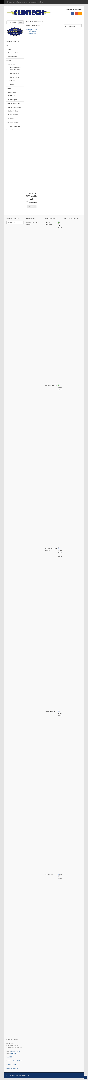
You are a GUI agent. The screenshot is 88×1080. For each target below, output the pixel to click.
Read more (32, 207)
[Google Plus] (76, 13)
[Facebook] (72, 13)
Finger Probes (14, 73)
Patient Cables (14, 77)
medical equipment (35, 2)
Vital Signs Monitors (14, 126)
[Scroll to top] (85, 1077)
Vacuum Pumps (12, 56)
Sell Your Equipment (12, 1068)
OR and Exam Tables (14, 107)
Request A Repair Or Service (14, 1061)
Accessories (11, 64)
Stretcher (11, 118)
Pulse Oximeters (13, 115)
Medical (8, 60)
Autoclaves (11, 84)
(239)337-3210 (15, 1051)
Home (27, 21)
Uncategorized (10, 130)
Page (31, 21)
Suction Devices (13, 122)
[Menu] (2, 2)
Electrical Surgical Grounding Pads (15, 68)
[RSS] (80, 13)
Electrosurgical (12, 99)
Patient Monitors (13, 111)
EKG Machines (12, 96)
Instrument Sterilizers (14, 53)
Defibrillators (12, 92)
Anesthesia (11, 81)
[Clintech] (29, 14)
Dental (8, 45)
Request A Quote (11, 1065)
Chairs (10, 49)
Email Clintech (10, 1057)
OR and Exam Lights (14, 103)
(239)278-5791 (13, 1053)
